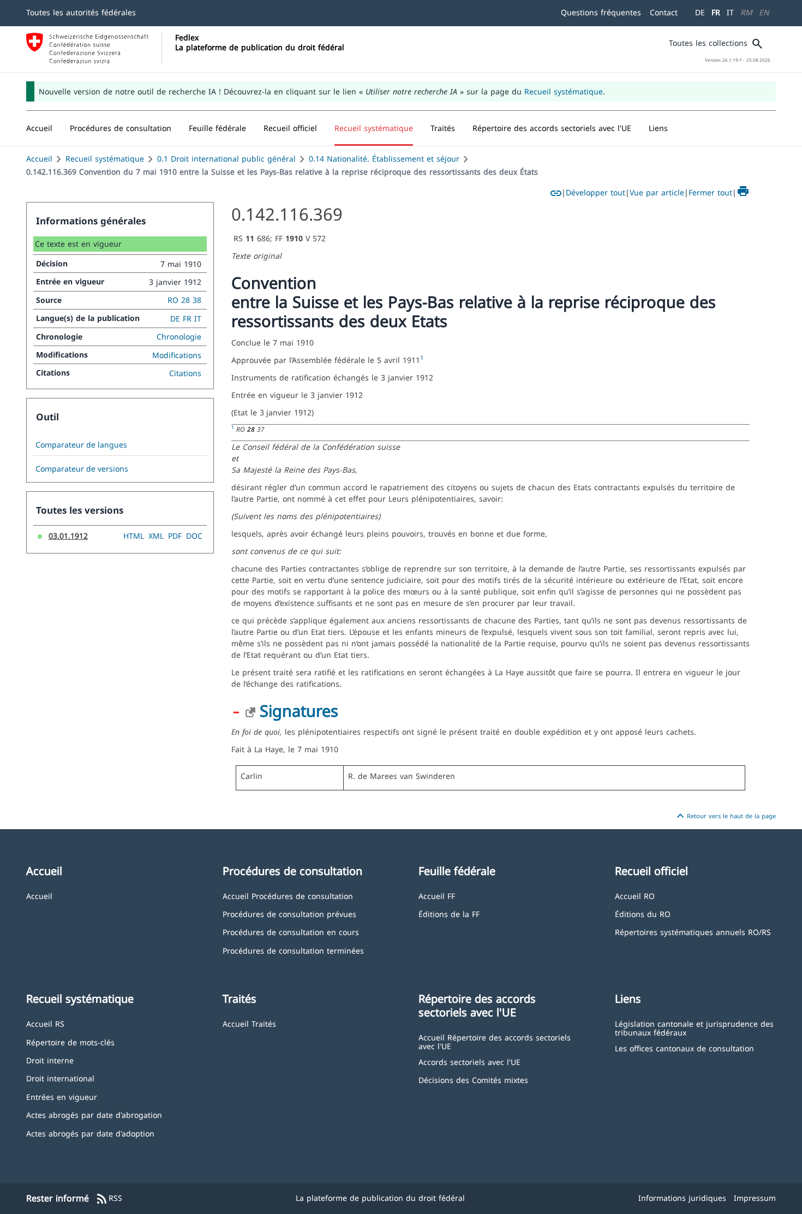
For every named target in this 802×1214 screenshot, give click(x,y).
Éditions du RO (643, 913)
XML (156, 536)
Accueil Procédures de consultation (288, 895)
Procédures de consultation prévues (289, 913)
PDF (175, 536)
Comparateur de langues (81, 445)
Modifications (176, 355)
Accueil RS (45, 1023)
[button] (120, 128)
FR (715, 12)
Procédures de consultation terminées (293, 950)
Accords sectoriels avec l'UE (469, 1061)
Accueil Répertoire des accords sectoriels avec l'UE (494, 1041)
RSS (108, 1198)
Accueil (39, 158)
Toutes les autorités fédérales (81, 12)
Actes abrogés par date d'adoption (90, 1133)
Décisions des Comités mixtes (473, 1079)
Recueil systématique (563, 91)
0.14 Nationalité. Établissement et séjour (384, 158)
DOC (194, 536)
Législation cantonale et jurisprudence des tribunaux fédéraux (694, 1028)
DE (700, 12)
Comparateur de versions (81, 469)
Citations (185, 373)
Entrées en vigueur (61, 1096)
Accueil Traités (249, 1023)
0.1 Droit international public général (226, 158)
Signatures (299, 710)
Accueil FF (436, 895)
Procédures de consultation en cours (291, 931)
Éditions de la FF (449, 913)
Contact (664, 12)
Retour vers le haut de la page (725, 816)
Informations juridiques (682, 1198)
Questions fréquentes (601, 12)
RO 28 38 (184, 300)
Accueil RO (635, 895)
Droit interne (50, 1059)
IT (730, 12)
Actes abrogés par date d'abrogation (94, 1114)
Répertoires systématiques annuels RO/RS (693, 931)
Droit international (60, 1077)
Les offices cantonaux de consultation (684, 1047)
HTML (133, 536)
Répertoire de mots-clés (70, 1041)
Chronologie (179, 336)
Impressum (755, 1198)
